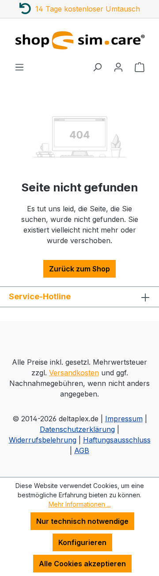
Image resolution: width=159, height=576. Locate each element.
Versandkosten (74, 372)
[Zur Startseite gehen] (79, 40)
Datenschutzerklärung (77, 429)
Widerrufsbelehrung (42, 439)
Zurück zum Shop (79, 268)
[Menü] (19, 67)
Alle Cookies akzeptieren (82, 563)
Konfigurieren (82, 542)
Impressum (124, 418)
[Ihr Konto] (118, 67)
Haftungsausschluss (117, 439)
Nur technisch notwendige (82, 521)
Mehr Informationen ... (80, 504)
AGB (81, 450)
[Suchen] (97, 67)
